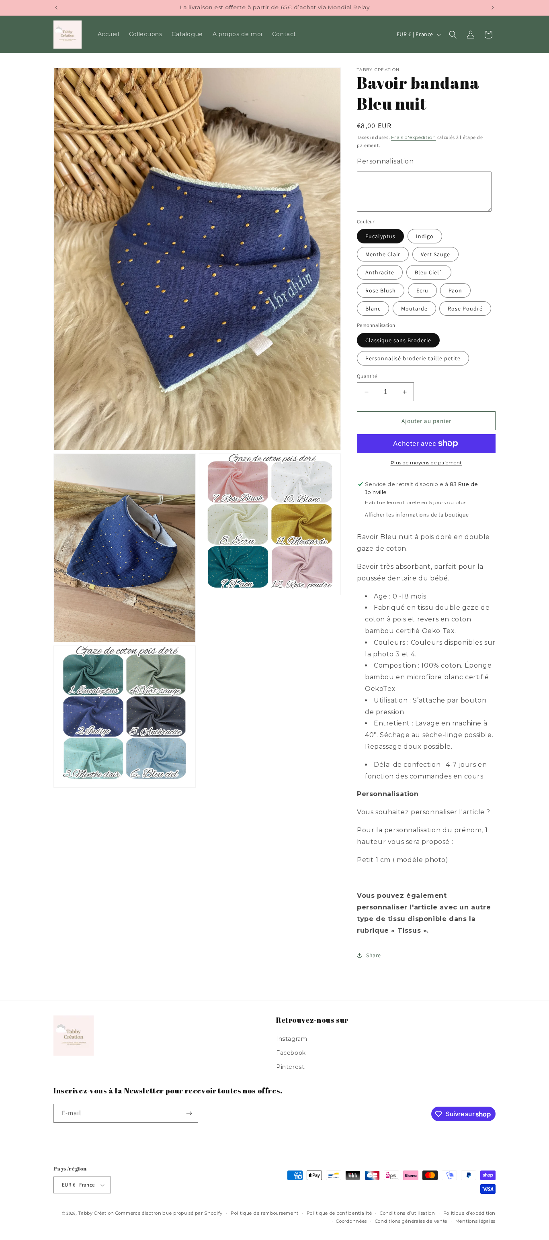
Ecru (422, 290)
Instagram (291, 1038)
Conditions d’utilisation (407, 1213)
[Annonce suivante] (493, 7)
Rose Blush (380, 290)
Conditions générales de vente (411, 1221)
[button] (453, 34)
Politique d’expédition (469, 1213)
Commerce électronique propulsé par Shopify (169, 1213)
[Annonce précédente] (56, 7)
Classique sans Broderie (398, 340)
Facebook (291, 1052)
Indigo (425, 236)
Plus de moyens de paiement (426, 463)
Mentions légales (475, 1221)
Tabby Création (96, 1213)
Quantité (367, 376)
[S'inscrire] (189, 1113)
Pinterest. (291, 1066)
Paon (455, 290)
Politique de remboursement (265, 1213)
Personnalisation (385, 161)
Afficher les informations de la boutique (417, 514)
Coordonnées (351, 1221)
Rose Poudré (465, 308)
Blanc (373, 308)
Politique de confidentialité (339, 1213)
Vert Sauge (435, 254)
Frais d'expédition (413, 137)
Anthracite (379, 272)
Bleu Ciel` (429, 272)
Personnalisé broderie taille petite (413, 358)
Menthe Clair (382, 254)
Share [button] (373, 955)
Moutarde (414, 308)
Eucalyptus (380, 236)
